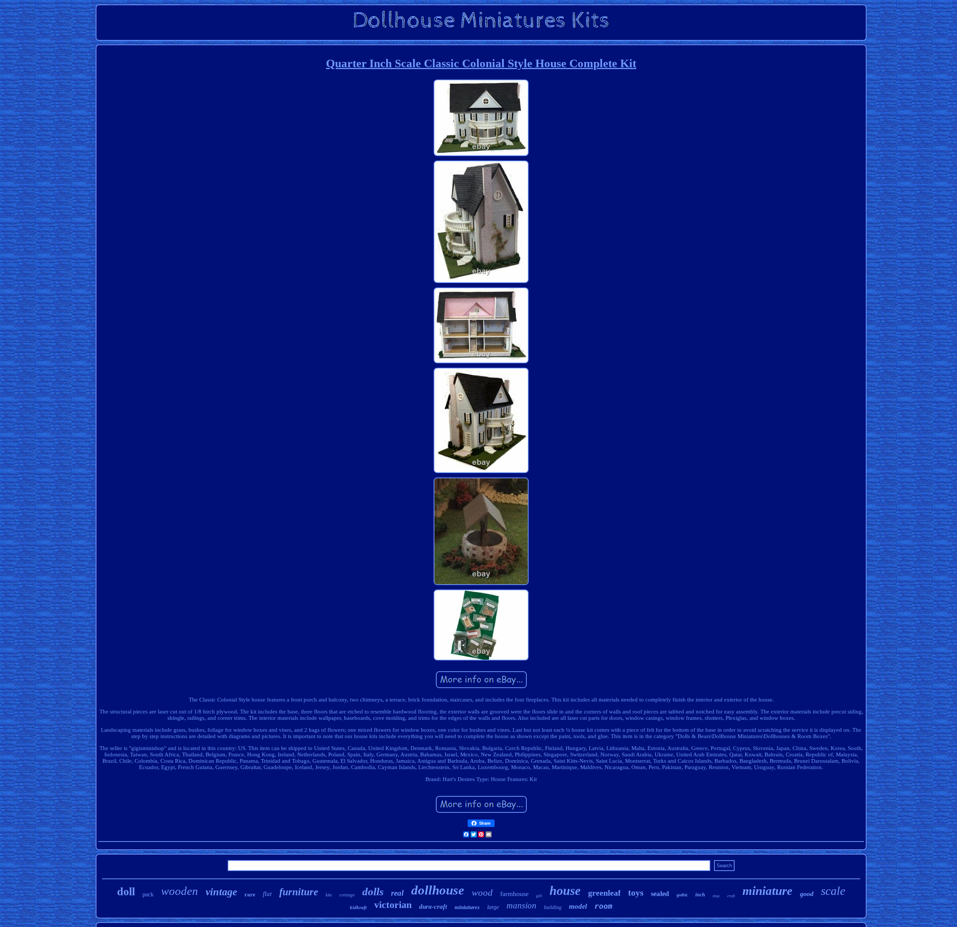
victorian (393, 904)
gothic (682, 895)
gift (539, 895)
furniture (298, 892)
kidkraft (358, 907)
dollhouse (437, 890)
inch (700, 895)
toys (635, 893)
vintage (221, 892)
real (397, 893)
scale (833, 891)
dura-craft (433, 906)
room (603, 906)
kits (329, 895)
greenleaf (604, 893)
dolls (373, 892)
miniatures (467, 907)
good (806, 894)
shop (716, 896)
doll (126, 891)
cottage (347, 895)
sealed (660, 894)
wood (482, 892)
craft (731, 895)
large (493, 907)
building (552, 907)
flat (267, 894)
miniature (767, 891)
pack (148, 894)
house (565, 891)
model (578, 906)
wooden (179, 891)
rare (249, 895)
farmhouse (514, 894)
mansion (521, 905)
